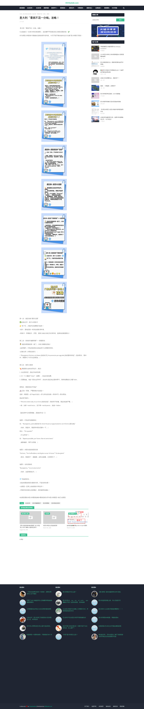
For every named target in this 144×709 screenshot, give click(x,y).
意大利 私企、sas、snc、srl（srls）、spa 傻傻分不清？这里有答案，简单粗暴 (75, 601)
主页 (21, 14)
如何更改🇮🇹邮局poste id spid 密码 (77, 525)
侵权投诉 (115, 706)
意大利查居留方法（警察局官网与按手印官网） (111, 63)
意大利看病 (46, 503)
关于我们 (86, 706)
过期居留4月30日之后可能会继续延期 (110, 626)
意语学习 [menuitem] (53, 8)
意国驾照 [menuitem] (46, 8)
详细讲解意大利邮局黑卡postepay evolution (110, 47)
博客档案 (122, 706)
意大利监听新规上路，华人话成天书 (109, 600)
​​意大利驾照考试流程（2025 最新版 (110, 93)
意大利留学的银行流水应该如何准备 (110, 101)
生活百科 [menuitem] (29, 8)
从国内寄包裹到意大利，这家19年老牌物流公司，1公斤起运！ (111, 118)
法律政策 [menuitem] (98, 8)
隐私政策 (108, 706)
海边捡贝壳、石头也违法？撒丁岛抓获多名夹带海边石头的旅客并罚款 (111, 635)
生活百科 (27, 503)
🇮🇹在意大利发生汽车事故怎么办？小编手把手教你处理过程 (112, 71)
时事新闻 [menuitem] (80, 8)
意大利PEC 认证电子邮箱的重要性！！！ (111, 609)
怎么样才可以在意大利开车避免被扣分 (74, 617)
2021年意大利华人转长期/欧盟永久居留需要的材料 (112, 55)
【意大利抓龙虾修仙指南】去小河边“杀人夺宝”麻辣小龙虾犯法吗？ (30, 526)
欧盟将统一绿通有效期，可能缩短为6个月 (39, 634)
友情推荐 (101, 706)
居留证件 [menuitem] (71, 8)
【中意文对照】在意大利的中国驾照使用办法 (111, 110)
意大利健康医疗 (37, 503)
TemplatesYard (33, 706)
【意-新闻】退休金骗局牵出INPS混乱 (110, 592)
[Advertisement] (59, 674)
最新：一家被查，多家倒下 (108, 86)
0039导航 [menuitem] (114, 8)
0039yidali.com (72, 3)
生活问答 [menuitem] (38, 8)
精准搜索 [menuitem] (22, 8)
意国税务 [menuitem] (62, 8)
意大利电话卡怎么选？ (69, 592)
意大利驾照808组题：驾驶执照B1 (109, 617)
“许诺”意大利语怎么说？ (70, 634)
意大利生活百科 (27, 14)
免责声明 (94, 706)
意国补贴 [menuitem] (89, 8)
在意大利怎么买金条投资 (50, 525)
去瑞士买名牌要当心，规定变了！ (110, 78)
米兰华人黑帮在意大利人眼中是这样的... (39, 626)
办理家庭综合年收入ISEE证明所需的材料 (39, 609)
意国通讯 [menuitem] (106, 8)
